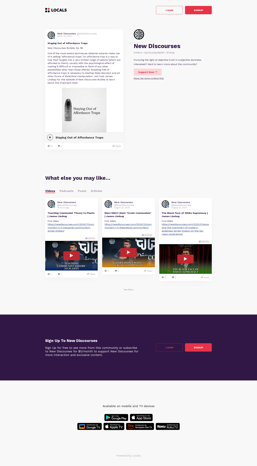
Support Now (146, 72)
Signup (198, 10)
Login (169, 10)
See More (128, 289)
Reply (118, 146)
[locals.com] (56, 10)
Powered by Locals (128, 455)
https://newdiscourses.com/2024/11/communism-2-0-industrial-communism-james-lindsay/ (71, 227)
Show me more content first (149, 78)
